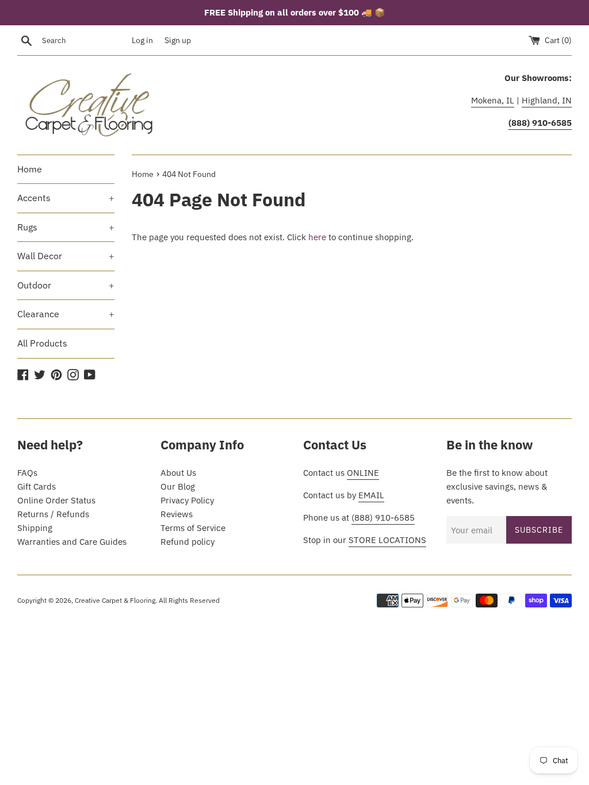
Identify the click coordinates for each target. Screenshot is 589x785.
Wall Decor (65, 255)
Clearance (65, 314)
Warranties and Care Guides (72, 541)
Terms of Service (192, 527)
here (317, 237)
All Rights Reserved (189, 600)
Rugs (65, 227)
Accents (65, 197)
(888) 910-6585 (383, 517)
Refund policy (187, 541)
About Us (178, 472)
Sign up (178, 40)
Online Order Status (56, 500)
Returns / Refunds (53, 514)
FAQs (27, 472)
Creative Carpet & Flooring (115, 600)
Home (29, 169)
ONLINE (363, 472)
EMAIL (371, 495)
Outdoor (65, 285)
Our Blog (177, 486)
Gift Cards (36, 486)
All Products (42, 343)
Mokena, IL (492, 100)
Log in (142, 40)
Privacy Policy (187, 500)
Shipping (34, 527)
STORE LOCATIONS (387, 539)
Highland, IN (547, 100)
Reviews (176, 514)
